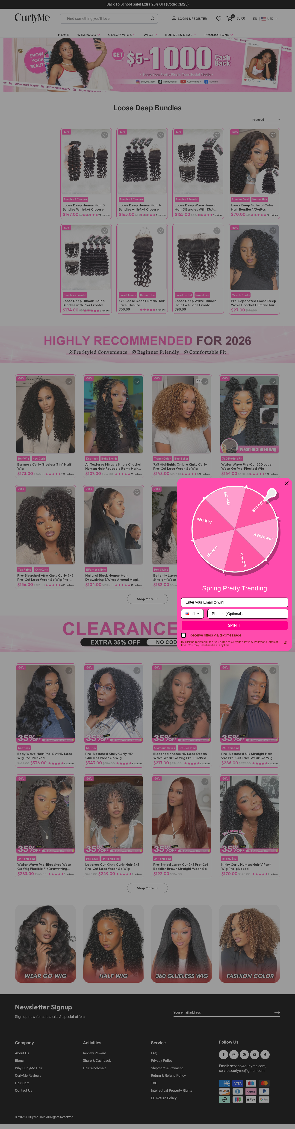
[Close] (286, 483)
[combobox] (192, 614)
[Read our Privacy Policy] (285, 642)
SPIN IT (234, 625)
